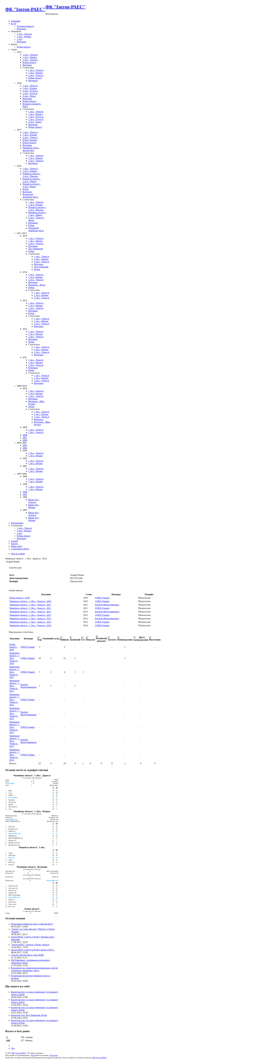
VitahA (33, 1055)
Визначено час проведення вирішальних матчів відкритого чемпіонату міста (34, 969)
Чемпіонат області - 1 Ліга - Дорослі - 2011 (30, 605)
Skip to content (18, 553)
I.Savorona (53, 1055)
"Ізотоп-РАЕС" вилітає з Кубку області (30, 944)
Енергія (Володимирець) (107, 605)
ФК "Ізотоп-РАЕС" (19, 1053)
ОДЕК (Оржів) (102, 598)
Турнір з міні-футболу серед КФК (27, 955)
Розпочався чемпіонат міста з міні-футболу (32, 924)
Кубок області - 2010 (19, 598)
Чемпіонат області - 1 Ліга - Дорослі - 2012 (30, 611)
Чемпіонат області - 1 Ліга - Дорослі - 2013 (30, 618)
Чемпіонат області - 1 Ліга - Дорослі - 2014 (30, 625)
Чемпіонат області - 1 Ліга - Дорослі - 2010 (30, 601)
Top (13, 1048)
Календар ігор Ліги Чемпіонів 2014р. (29, 1015)
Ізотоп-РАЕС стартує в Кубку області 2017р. (32, 950)
